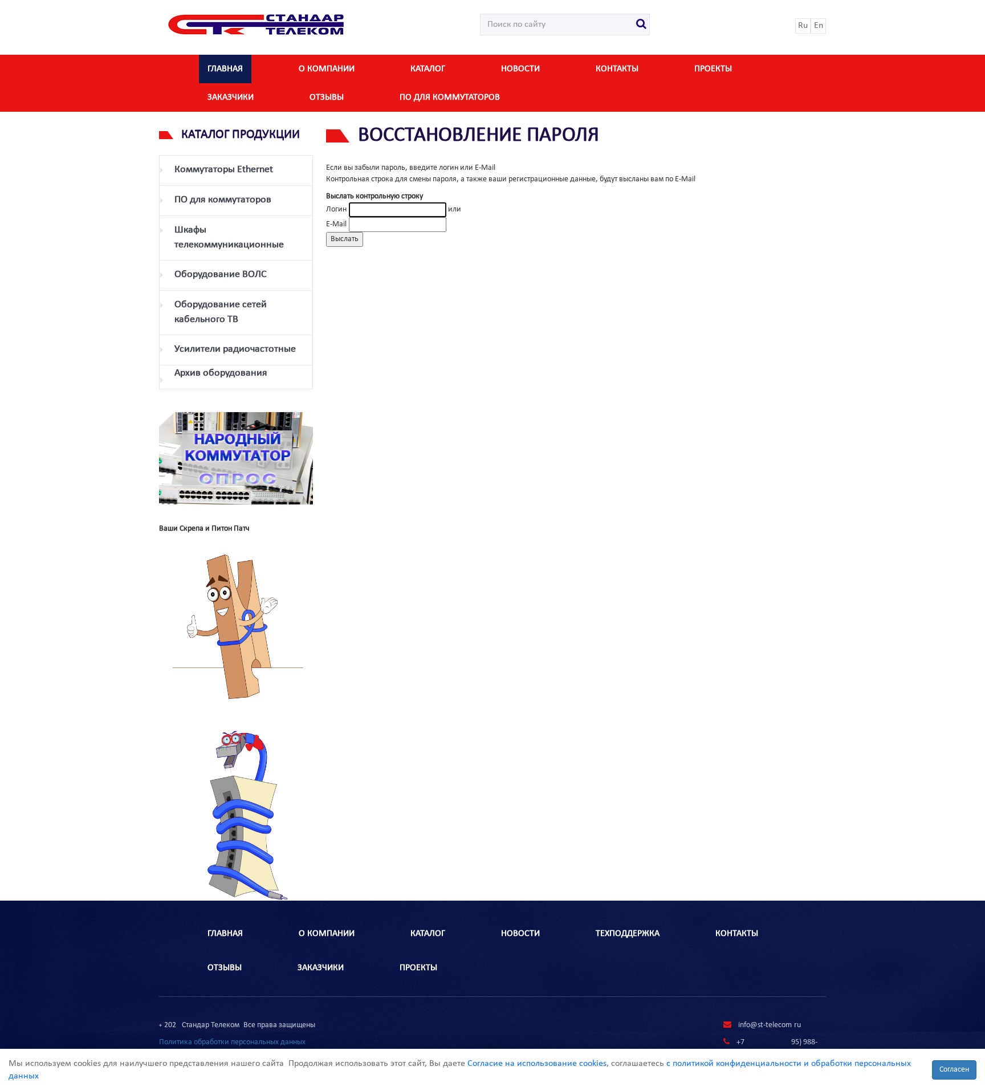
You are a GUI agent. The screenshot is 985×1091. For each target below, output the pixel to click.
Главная (225, 69)
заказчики (230, 97)
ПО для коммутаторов (450, 97)
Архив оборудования (220, 373)
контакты (617, 69)
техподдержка (628, 933)
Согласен (954, 1069)
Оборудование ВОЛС (220, 274)
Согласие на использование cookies (537, 1063)
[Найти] (641, 24)
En (818, 25)
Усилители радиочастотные (235, 349)
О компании (327, 69)
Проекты (713, 69)
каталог (427, 69)
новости (520, 69)
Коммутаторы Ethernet (223, 169)
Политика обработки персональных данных (232, 1042)
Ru (803, 25)
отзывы (327, 97)
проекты (418, 967)
